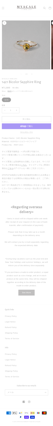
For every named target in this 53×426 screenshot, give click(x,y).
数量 (3, 105)
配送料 (10, 91)
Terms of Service (12, 338)
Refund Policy (11, 327)
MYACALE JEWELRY (23, 421)
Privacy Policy (11, 316)
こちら (24, 165)
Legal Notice (10, 322)
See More (26, 292)
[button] (3, 8)
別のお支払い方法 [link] (26, 132)
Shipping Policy (11, 333)
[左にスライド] (21, 74)
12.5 (6, 100)
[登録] (45, 392)
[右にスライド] (32, 74)
